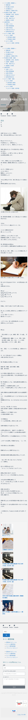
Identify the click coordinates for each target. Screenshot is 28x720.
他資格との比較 (10, 20)
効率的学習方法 (10, 31)
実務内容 (8, 5)
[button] (14, 47)
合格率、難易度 (10, 16)
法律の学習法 (9, 27)
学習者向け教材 (11, 39)
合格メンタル (9, 24)
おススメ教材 (9, 35)
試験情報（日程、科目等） (13, 14)
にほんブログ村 (21, 714)
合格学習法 (7, 22)
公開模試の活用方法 (7, 549)
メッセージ (6, 677)
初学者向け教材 (11, 37)
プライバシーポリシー (12, 648)
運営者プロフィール (11, 642)
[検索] (6, 635)
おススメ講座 (9, 41)
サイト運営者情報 (10, 646)
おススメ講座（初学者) (13, 43)
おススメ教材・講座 (9, 33)
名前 (4, 665)
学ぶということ (6, 535)
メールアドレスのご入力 (9, 671)
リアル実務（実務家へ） (10, 3)
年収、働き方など (10, 18)
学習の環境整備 (10, 26)
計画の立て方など (10, 29)
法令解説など (9, 8)
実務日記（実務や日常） (12, 10)
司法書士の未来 (10, 7)
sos (15, 695)
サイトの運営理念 (10, 644)
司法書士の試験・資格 (10, 12)
